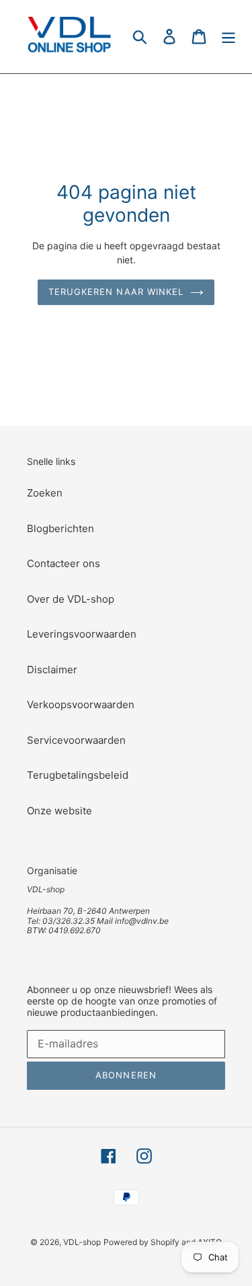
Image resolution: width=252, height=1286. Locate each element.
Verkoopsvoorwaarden (80, 704)
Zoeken (44, 492)
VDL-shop (82, 1242)
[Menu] (228, 36)
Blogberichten (60, 528)
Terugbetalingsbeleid (77, 775)
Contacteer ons (63, 563)
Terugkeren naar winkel (115, 291)
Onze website (59, 810)
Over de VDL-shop (70, 599)
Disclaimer (52, 669)
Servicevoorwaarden (76, 740)
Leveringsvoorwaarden (81, 634)
